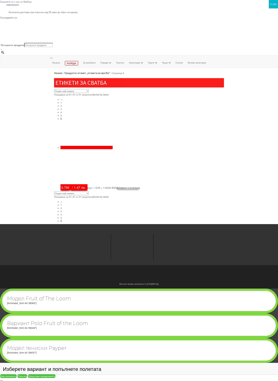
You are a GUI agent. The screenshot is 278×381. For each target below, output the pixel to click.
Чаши (165, 62)
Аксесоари (135, 62)
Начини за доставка (124, 235)
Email (163, 249)
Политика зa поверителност (129, 238)
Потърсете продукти (12, 45)
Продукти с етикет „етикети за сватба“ (87, 73)
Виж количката (8, 376)
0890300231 (12, 4)
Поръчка (22, 376)
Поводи (104, 62)
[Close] (1, 380)
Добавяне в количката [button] (128, 187)
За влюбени (89, 62)
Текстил (120, 62)
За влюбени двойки (82, 238)
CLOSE (273, 4)
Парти (151, 62)
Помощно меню (122, 241)
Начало (56, 62)
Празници (77, 248)
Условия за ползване (125, 245)
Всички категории (197, 62)
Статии (179, 62)
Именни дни (78, 245)
